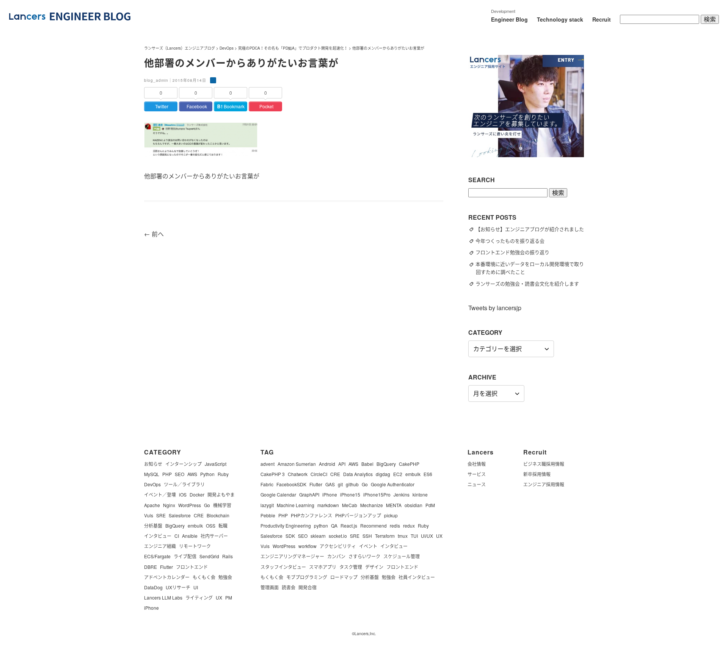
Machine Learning (295, 505)
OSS (210, 525)
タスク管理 (350, 567)
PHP (167, 474)
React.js (348, 525)
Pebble (267, 515)
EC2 (397, 474)
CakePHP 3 (272, 474)
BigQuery (175, 525)
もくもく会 (204, 577)
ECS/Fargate (157, 556)
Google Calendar (278, 494)
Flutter (166, 567)
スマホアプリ (322, 567)
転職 (223, 525)
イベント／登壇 (160, 494)
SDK (290, 535)
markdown (328, 505)
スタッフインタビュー (283, 567)
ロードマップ (344, 577)
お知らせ (153, 464)
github (352, 484)
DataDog (153, 587)
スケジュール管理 (401, 556)
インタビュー (157, 535)
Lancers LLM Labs (163, 597)
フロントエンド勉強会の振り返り (515, 252)
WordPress (189, 505)
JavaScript (215, 464)
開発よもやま (221, 494)
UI (195, 587)
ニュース (477, 484)
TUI (414, 535)
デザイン (374, 567)
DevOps (152, 484)
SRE (161, 515)
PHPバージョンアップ (358, 515)
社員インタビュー (417, 577)
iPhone (151, 607)
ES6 (428, 474)
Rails (227, 556)
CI (176, 535)
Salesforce (180, 515)
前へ (154, 234)
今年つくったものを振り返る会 (513, 240)
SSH (367, 535)
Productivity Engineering (285, 525)
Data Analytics (358, 474)
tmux (403, 535)
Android (327, 464)
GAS (330, 484)
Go (207, 505)
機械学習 (222, 505)
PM (228, 597)
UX (219, 597)
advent (267, 464)
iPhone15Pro (377, 494)
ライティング (199, 597)
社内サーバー (214, 535)
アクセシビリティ (338, 546)
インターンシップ (183, 464)
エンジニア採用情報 (543, 484)
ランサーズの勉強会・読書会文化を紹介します (530, 283)
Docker (197, 494)
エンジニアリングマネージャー (292, 556)
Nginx (169, 505)
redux (409, 525)
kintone (420, 494)
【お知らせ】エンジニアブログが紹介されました (533, 229)
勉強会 (225, 577)
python (321, 525)
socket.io (338, 535)
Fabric (266, 484)
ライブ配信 (185, 556)
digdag (383, 474)
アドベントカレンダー (167, 577)
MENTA (394, 505)
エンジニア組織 (160, 546)
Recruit (601, 19)
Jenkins (402, 494)
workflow (307, 546)
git (340, 484)
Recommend (373, 525)
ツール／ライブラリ (184, 484)
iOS (183, 494)
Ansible (190, 535)
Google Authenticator (392, 484)
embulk (195, 525)
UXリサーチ (178, 587)
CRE (199, 515)
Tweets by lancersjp (494, 307)
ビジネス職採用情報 (543, 464)
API (341, 464)
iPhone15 (350, 494)
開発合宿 (307, 587)
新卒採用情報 (537, 474)
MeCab (349, 505)
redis (395, 525)
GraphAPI (309, 494)
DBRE (150, 567)
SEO (179, 474)
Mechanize (371, 505)
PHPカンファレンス (311, 515)
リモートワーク (195, 546)
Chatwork (298, 474)
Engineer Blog (509, 19)
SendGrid (209, 556)
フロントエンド (192, 567)
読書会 (288, 587)
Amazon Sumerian (297, 464)
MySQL (151, 474)
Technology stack (560, 19)
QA (334, 525)
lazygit (267, 505)
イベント (368, 546)
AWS (192, 474)
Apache (152, 505)
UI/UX (427, 535)
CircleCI (319, 474)
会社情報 (477, 464)
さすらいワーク (364, 556)
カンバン (336, 556)
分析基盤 (153, 525)
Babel (367, 464)
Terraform (385, 535)
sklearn (318, 535)
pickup (391, 515)
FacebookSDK (291, 484)
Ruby (223, 474)
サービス (477, 474)
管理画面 (269, 587)
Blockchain (218, 515)
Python (207, 474)
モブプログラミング (306, 577)
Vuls (148, 515)
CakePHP (409, 464)
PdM (430, 505)
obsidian (413, 505)
